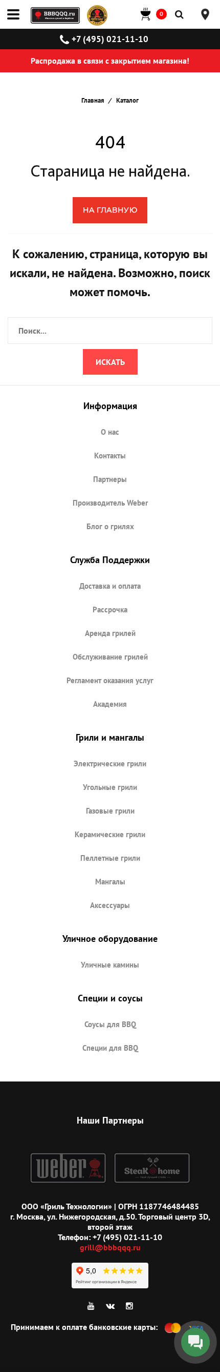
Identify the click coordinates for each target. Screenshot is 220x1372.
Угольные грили (110, 787)
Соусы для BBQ (110, 1024)
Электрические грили (110, 763)
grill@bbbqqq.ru (110, 1247)
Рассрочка (110, 609)
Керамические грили (110, 834)
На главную (110, 210)
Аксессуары (110, 905)
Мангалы (110, 881)
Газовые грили (110, 811)
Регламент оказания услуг (110, 680)
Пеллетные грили (110, 858)
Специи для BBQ (110, 1048)
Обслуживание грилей (110, 657)
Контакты (110, 455)
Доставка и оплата (110, 586)
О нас (110, 432)
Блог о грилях (110, 526)
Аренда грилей (110, 633)
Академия (110, 704)
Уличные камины (110, 965)
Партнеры (110, 479)
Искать (110, 362)
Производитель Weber (110, 503)
